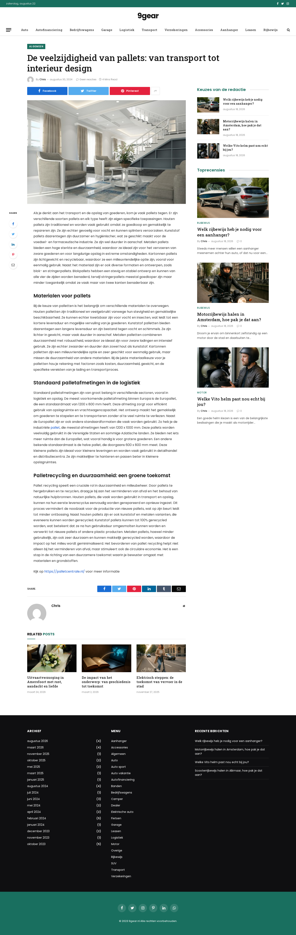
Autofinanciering (48, 30)
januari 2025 (35, 780)
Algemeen (36, 46)
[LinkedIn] (13, 244)
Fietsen (116, 818)
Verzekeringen (176, 30)
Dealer (115, 805)
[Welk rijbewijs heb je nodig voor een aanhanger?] (208, 104)
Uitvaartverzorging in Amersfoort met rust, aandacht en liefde (45, 681)
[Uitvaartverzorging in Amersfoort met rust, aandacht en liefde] (52, 658)
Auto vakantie (121, 773)
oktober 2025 (36, 760)
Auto (24, 30)
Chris (42, 79)
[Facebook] (13, 224)
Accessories (204, 30)
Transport (149, 30)
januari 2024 (36, 825)
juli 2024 (33, 793)
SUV (113, 863)
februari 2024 (36, 818)
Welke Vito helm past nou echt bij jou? (245, 148)
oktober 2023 (36, 844)
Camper (117, 799)
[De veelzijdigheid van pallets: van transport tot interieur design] (106, 152)
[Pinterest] (13, 255)
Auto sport (118, 767)
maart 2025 (35, 773)
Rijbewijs (270, 30)
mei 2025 (33, 767)
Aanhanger (229, 30)
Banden (116, 786)
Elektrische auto (122, 812)
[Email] (13, 265)
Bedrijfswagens (82, 30)
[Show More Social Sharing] (155, 91)
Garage (106, 30)
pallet (55, 427)
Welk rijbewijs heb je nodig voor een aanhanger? (242, 101)
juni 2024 (33, 799)
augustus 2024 (37, 786)
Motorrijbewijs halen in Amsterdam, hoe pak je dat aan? (242, 125)
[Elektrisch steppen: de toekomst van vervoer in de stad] (161, 658)
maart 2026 (35, 747)
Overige (116, 850)
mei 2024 (33, 805)
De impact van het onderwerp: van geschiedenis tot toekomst (106, 681)
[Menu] (8, 29)
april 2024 (34, 812)
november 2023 (38, 838)
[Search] (288, 29)
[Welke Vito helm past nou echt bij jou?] (208, 151)
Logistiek (127, 30)
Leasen (250, 30)
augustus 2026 (37, 741)
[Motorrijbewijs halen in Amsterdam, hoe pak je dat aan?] (208, 126)
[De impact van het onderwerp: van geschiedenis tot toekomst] (106, 658)
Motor (202, 392)
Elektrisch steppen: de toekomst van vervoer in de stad (159, 681)
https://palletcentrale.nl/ (64, 571)
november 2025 (38, 754)
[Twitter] (13, 234)
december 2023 (38, 831)
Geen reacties (88, 79)
